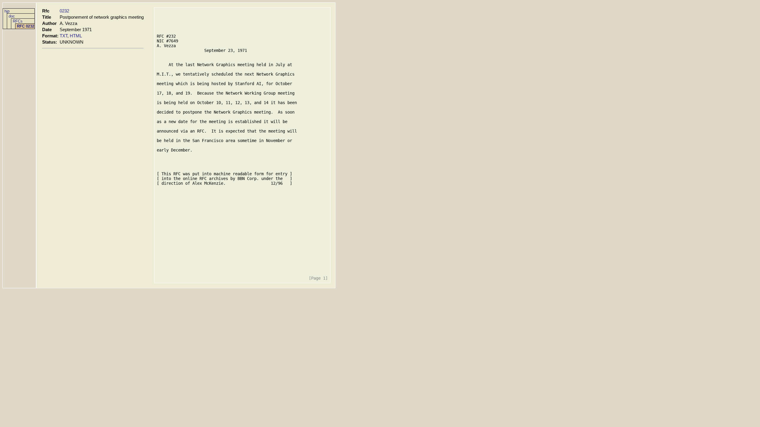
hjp (7, 11)
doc (12, 16)
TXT (63, 35)
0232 (64, 10)
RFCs (18, 21)
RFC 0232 (25, 26)
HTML (76, 35)
